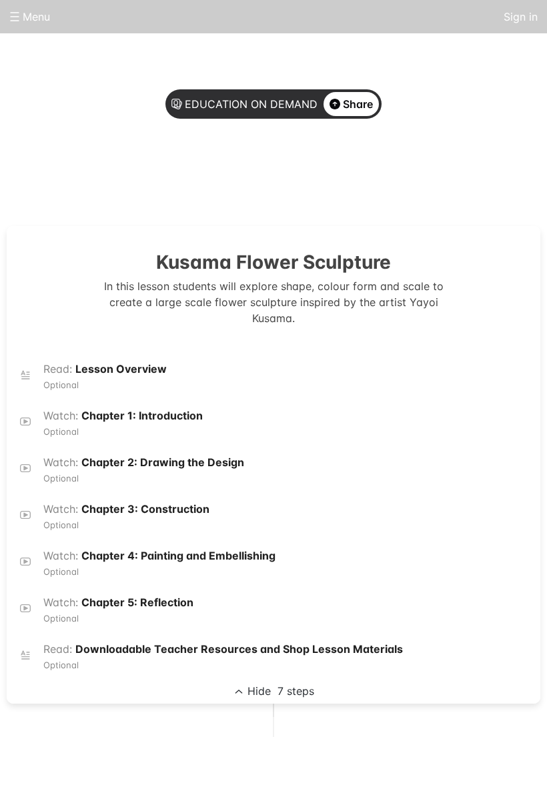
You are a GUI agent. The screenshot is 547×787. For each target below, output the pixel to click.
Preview (327, 174)
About (220, 174)
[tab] (220, 175)
